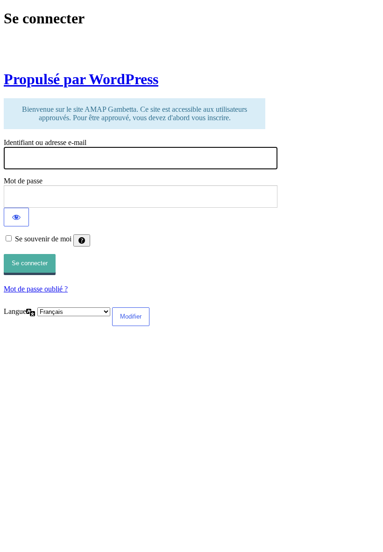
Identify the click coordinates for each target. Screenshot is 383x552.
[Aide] (81, 240)
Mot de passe (23, 181)
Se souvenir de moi (43, 239)
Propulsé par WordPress (81, 79)
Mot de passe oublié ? (36, 289)
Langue (15, 311)
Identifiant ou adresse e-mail (45, 142)
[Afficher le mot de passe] (16, 217)
